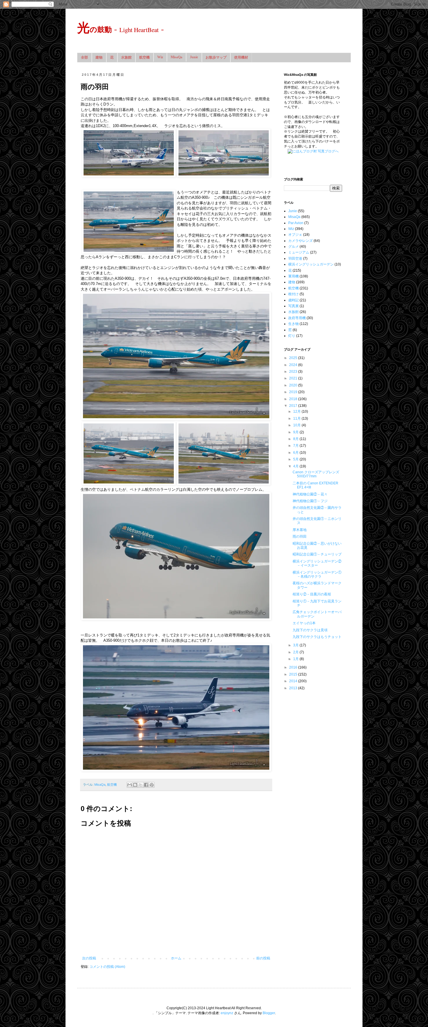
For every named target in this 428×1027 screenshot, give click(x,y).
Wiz (160, 57)
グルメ (293, 247)
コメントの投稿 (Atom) (107, 967)
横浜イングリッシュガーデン (311, 264)
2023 (293, 372)
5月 (296, 459)
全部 (84, 57)
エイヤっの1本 (304, 623)
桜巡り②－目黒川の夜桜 (312, 594)
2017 (293, 406)
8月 (296, 439)
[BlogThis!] (135, 785)
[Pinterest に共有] (152, 785)
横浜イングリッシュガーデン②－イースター (317, 563)
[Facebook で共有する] (146, 785)
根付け (293, 294)
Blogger (269, 1013)
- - (120, 28)
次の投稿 (89, 958)
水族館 (126, 57)
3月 (296, 645)
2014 (293, 681)
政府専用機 (297, 318)
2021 (293, 378)
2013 (293, 688)
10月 (297, 425)
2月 (296, 652)
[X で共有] (141, 785)
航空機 (144, 57)
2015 (293, 674)
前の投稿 (263, 958)
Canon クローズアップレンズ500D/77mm (316, 474)
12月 (297, 411)
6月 (296, 453)
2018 (293, 399)
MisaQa (176, 57)
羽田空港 (295, 258)
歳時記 (293, 300)
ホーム (176, 958)
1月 (296, 659)
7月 (296, 446)
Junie (194, 57)
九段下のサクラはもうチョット (317, 637)
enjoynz (227, 1013)
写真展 (293, 306)
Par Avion (295, 223)
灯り (291, 336)
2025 (293, 358)
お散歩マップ (216, 57)
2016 (293, 667)
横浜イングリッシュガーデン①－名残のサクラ (317, 574)
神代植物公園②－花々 (310, 494)
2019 (293, 392)
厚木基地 (300, 530)
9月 (296, 432)
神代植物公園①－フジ (310, 501)
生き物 (293, 324)
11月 (297, 418)
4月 (296, 466)
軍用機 (293, 276)
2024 (293, 365)
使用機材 (241, 57)
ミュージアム (298, 252)
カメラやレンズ (300, 241)
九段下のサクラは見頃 (310, 630)
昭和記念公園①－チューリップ (317, 554)
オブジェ (295, 235)
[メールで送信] (129, 785)
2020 (293, 385)
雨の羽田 (300, 536)
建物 (98, 57)
